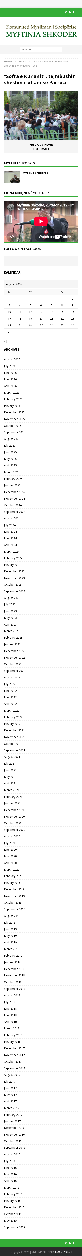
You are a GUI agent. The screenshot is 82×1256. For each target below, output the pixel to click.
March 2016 (11, 1187)
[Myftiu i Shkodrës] (12, 180)
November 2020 (14, 816)
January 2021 (12, 803)
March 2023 (11, 631)
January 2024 (12, 565)
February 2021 (13, 797)
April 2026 (10, 386)
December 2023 (14, 571)
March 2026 (11, 392)
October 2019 (13, 902)
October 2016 (13, 1141)
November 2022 (14, 657)
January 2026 (12, 406)
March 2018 (11, 1028)
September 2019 (14, 909)
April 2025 (10, 465)
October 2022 (13, 664)
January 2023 (12, 644)
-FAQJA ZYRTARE (63, 1252)
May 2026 (10, 379)
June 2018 (10, 1008)
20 (41, 318)
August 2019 (12, 916)
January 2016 (12, 1201)
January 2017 (12, 1121)
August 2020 (12, 836)
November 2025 (14, 419)
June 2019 (10, 929)
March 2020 (11, 869)
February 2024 (13, 558)
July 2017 (10, 1081)
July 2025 (10, 445)
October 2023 (13, 584)
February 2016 (13, 1194)
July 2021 (10, 763)
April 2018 (10, 1022)
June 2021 (10, 770)
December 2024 (14, 492)
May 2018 (10, 1015)
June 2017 (10, 1088)
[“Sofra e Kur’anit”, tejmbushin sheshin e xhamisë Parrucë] (41, 138)
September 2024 (14, 512)
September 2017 (14, 1068)
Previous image (41, 144)
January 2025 (12, 485)
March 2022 (11, 710)
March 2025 (11, 472)
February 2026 (13, 399)
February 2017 (13, 1115)
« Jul (6, 341)
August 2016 (12, 1154)
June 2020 (10, 849)
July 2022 (10, 684)
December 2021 (14, 730)
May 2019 (10, 936)
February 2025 (13, 478)
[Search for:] (41, 49)
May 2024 (10, 538)
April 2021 (10, 783)
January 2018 (12, 1042)
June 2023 (10, 611)
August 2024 (12, 518)
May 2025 (10, 459)
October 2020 (13, 823)
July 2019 (10, 922)
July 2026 (10, 366)
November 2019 (14, 896)
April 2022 (10, 704)
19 (30, 318)
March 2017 (11, 1108)
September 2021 (14, 750)
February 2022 (13, 717)
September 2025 (14, 432)
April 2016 (10, 1181)
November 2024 (14, 498)
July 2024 (10, 525)
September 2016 (14, 1147)
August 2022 (12, 677)
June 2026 (10, 373)
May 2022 (10, 697)
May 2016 (10, 1174)
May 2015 (10, 1220)
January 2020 (12, 883)
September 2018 (14, 989)
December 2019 (14, 889)
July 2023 (10, 604)
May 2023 (10, 618)
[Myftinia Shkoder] (41, 31)
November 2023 (14, 578)
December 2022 (14, 651)
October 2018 (13, 982)
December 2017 (14, 1048)
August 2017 (12, 1075)
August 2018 (12, 995)
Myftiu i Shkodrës (35, 173)
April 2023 (10, 624)
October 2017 (13, 1061)
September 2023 (14, 591)
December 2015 (14, 1207)
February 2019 (13, 955)
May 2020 (10, 856)
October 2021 (13, 744)
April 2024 (10, 545)
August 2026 (12, 359)
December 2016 (14, 1128)
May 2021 (10, 777)
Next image (41, 149)
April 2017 (10, 1101)
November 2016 (14, 1134)
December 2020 (14, 810)
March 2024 (11, 551)
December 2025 (14, 412)
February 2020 (13, 876)
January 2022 (12, 724)
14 (51, 312)
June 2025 (10, 452)
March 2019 (11, 949)
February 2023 (13, 637)
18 (19, 318)
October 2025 (13, 426)
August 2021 (12, 757)
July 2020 (10, 843)
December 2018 (14, 969)
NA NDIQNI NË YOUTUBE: (29, 193)
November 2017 (14, 1055)
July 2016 (10, 1161)
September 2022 (14, 671)
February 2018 (13, 1035)
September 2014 (14, 1227)
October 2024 (13, 505)
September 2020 (14, 830)
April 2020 (10, 863)
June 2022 (10, 691)
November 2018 (14, 975)
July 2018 (10, 1002)
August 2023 (12, 598)
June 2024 (10, 531)
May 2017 (10, 1094)
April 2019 (10, 942)
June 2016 (10, 1168)
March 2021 (11, 790)
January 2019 (12, 962)
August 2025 (12, 439)
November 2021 (14, 737)
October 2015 (13, 1214)
